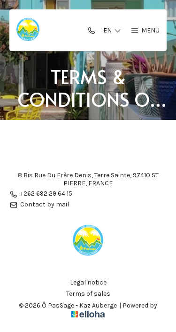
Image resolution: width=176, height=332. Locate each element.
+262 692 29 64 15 (46, 194)
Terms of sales (88, 294)
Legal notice (88, 282)
